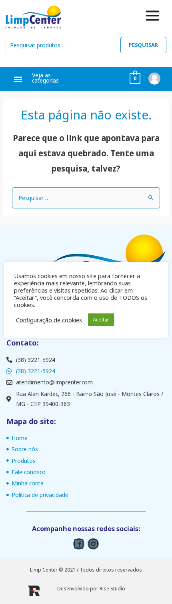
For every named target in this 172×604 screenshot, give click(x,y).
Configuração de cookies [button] (49, 319)
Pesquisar (143, 44)
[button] (18, 79)
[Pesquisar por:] (86, 198)
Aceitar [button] (101, 319)
